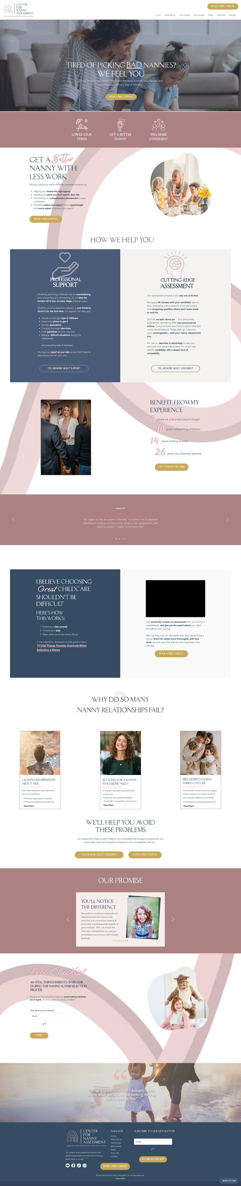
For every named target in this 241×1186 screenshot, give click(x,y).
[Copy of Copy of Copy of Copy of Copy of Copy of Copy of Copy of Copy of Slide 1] (119, 940)
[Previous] (14, 520)
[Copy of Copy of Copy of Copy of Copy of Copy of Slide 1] (114, 940)
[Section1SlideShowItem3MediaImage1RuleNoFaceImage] (122, 538)
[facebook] (73, 1165)
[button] (170, 15)
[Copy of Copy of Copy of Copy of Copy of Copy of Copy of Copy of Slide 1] (117, 940)
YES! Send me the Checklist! (42, 1010)
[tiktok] (79, 1165)
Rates (113, 1150)
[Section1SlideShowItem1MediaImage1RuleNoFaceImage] (116, 538)
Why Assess (116, 1146)
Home (113, 1136)
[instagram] (85, 1165)
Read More (29, 806)
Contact (114, 1156)
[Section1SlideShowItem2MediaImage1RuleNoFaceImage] (119, 538)
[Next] (227, 520)
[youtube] (68, 1165)
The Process (116, 1143)
